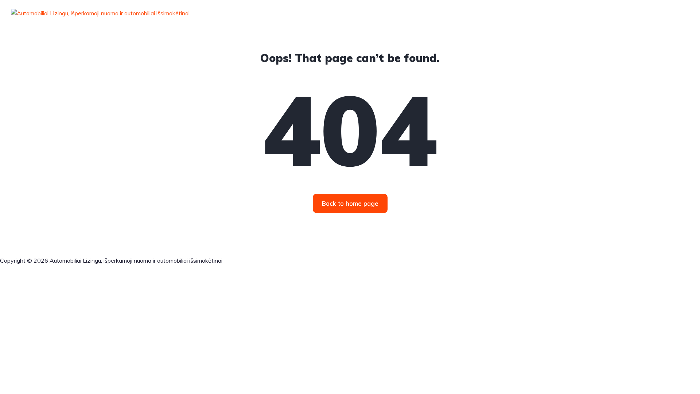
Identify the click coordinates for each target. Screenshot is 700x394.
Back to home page (350, 203)
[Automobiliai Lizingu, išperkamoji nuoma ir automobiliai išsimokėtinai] (100, 12)
